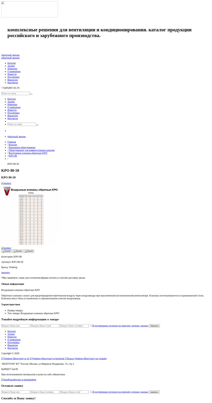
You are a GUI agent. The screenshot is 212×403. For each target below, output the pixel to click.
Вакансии (12, 79)
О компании (13, 71)
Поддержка (13, 77)
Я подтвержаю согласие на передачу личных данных (120, 325)
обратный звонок (10, 55)
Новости (12, 74)
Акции (11, 66)
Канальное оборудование (22, 147)
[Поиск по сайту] (31, 94)
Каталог (11, 63)
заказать (5, 272)
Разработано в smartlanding (22, 379)
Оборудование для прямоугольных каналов (32, 150)
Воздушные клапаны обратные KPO (28, 153)
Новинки (12, 68)
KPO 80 (13, 155)
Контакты (12, 82)
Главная (11, 142)
